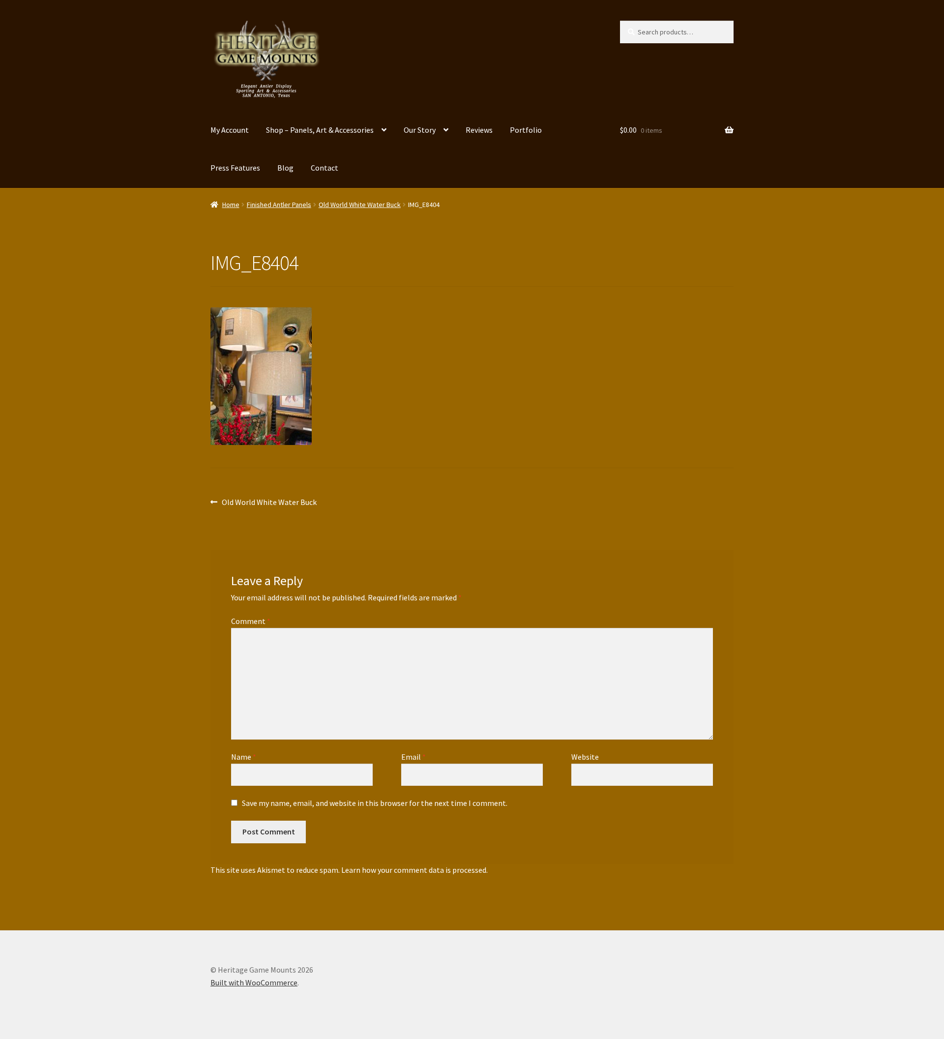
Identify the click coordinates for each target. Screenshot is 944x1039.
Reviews (479, 130)
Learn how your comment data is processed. (414, 870)
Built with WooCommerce (253, 982)
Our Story (420, 130)
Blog (285, 168)
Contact (324, 168)
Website (585, 757)
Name (243, 757)
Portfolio (526, 130)
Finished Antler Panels (279, 204)
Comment (250, 621)
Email (413, 757)
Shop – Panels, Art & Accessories (320, 130)
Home (230, 204)
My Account (229, 130)
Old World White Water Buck (360, 204)
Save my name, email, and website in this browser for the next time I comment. (374, 803)
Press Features (235, 168)
